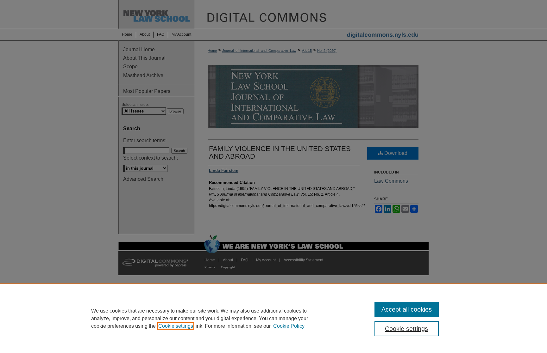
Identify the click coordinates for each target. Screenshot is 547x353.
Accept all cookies (406, 309)
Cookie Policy (289, 326)
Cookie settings (175, 326)
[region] (273, 318)
